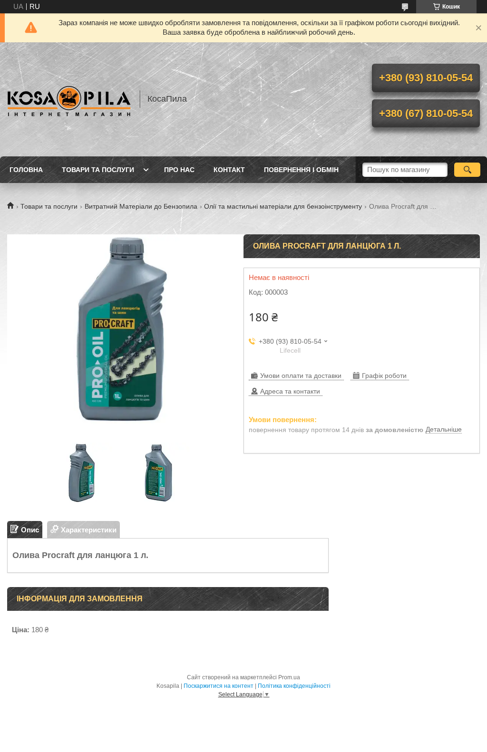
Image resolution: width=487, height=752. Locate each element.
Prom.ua (289, 677)
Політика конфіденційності (294, 686)
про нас (179, 170)
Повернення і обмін (301, 170)
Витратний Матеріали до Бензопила (141, 206)
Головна (26, 170)
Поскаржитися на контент (218, 686)
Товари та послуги (98, 170)
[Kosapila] (69, 99)
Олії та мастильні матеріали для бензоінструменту (283, 206)
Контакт (229, 170)
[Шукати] (467, 170)
